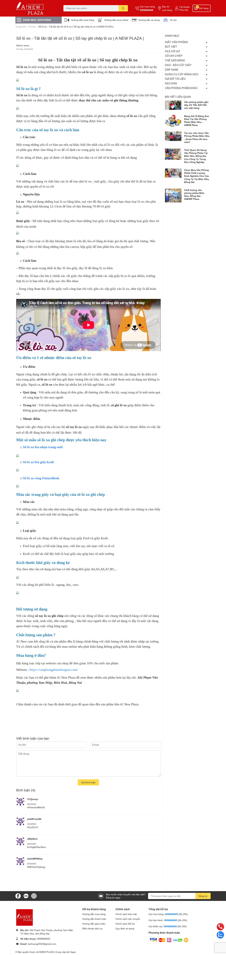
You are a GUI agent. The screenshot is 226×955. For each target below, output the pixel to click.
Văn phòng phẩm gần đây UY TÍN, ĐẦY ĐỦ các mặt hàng (196, 105)
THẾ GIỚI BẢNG (175, 60)
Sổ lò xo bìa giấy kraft (38, 462)
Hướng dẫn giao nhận (93, 923)
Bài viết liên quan (178, 96)
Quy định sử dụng (124, 928)
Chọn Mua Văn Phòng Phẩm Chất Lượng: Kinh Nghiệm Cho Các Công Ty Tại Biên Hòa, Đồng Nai (196, 176)
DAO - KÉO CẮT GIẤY (178, 65)
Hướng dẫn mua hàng (82, 20)
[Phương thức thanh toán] (169, 939)
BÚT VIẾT (171, 46)
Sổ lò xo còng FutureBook (41, 478)
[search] (123, 8)
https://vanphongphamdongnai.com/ (54, 669)
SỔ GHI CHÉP (173, 55)
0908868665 (146, 10)
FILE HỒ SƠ (172, 51)
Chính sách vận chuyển (127, 918)
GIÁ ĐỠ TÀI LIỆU (175, 78)
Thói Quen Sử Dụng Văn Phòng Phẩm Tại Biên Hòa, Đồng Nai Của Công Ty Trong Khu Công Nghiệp (196, 156)
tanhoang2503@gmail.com (42, 943)
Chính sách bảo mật (126, 914)
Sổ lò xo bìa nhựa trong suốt (43, 447)
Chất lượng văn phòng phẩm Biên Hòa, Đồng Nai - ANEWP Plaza (194, 194)
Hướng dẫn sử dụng (149, 20)
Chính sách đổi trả (125, 923)
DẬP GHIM (171, 69)
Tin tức (173, 20)
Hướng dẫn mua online (116, 20)
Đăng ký (203, 896)
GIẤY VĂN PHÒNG (176, 42)
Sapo (73, 952)
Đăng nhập (183, 10)
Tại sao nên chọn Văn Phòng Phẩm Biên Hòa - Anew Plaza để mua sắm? (196, 137)
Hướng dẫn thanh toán (94, 918)
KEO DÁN (171, 83)
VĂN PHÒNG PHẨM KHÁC (181, 87)
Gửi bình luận (88, 782)
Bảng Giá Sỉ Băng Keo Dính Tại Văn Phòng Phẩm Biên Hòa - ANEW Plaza (196, 121)
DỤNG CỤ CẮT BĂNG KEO (181, 74)
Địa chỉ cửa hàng (167, 8)
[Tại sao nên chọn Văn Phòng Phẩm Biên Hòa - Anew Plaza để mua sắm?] (173, 136)
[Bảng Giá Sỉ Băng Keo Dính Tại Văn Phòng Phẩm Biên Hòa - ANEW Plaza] (173, 121)
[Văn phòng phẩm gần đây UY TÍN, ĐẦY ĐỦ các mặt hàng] (173, 105)
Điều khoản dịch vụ (92, 928)
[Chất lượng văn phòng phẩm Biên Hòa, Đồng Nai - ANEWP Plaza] (173, 195)
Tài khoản (184, 6)
